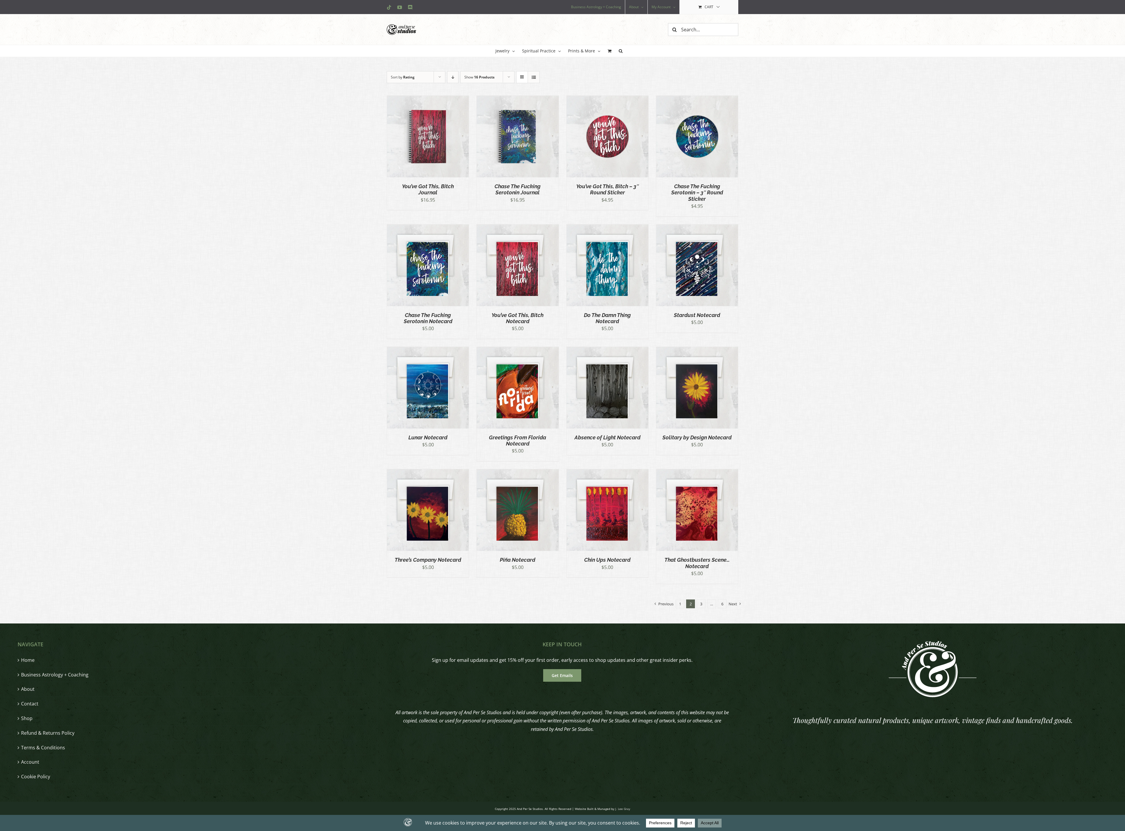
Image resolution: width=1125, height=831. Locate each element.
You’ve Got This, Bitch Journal (428, 189)
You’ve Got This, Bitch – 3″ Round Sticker (607, 189)
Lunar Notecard (427, 437)
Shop (27, 718)
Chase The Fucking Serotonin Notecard (428, 318)
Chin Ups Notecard (607, 560)
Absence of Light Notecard (607, 437)
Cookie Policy (35, 776)
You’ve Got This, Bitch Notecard (517, 318)
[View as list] (533, 77)
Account (30, 762)
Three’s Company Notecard (428, 560)
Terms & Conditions (43, 747)
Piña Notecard (517, 560)
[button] (621, 51)
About (28, 689)
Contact (29, 703)
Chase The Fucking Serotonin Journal (518, 189)
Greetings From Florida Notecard (517, 440)
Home (28, 660)
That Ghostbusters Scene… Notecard (697, 563)
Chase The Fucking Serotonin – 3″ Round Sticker (697, 192)
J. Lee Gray (622, 809)
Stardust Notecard (697, 315)
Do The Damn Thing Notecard (607, 318)
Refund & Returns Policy (47, 733)
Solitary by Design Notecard (697, 437)
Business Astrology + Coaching (54, 674)
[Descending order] (452, 77)
